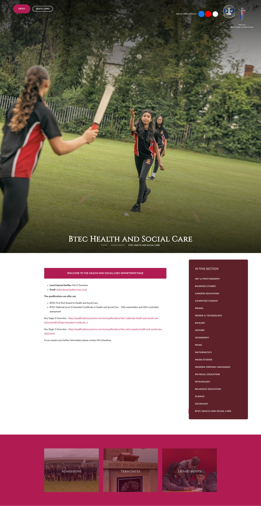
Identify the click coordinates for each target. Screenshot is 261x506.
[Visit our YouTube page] (208, 14)
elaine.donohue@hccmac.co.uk (71, 290)
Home (104, 245)
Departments (118, 245)
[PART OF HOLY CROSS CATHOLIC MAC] (242, 13)
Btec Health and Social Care (144, 245)
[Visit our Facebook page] (201, 14)
